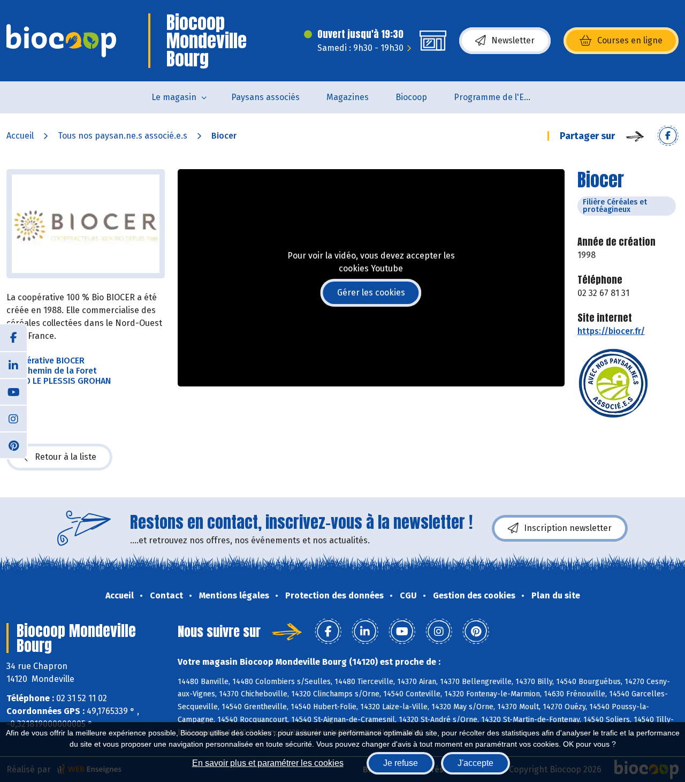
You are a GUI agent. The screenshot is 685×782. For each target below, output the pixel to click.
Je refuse (400, 763)
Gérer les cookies (371, 292)
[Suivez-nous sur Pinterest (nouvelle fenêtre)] (13, 444)
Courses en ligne (630, 40)
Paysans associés (265, 97)
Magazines (347, 97)
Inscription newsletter (568, 528)
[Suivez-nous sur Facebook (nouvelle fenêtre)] (13, 337)
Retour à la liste (65, 457)
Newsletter (513, 40)
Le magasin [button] (173, 97)
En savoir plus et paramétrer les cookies (268, 763)
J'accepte (475, 763)
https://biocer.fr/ (611, 331)
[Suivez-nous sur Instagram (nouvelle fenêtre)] (13, 418)
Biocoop (411, 97)
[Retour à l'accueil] (61, 40)
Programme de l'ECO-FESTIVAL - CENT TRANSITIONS (500, 97)
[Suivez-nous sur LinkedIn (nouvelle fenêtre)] (13, 364)
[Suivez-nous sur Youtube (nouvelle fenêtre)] (13, 391)
